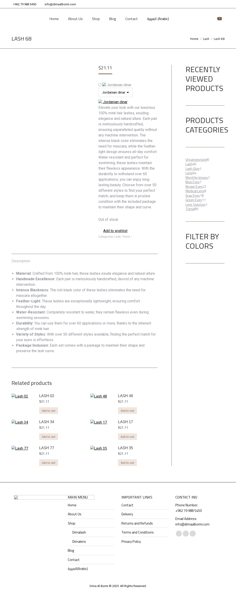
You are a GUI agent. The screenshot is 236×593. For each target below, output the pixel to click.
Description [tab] (21, 261)
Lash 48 (125, 396)
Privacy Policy (131, 541)
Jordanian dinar (118, 85)
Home (72, 505)
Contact (74, 560)
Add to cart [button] (48, 410)
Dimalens (79, 541)
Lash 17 (125, 422)
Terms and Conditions (137, 532)
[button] (112, 231)
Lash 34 (46, 422)
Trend (126, 236)
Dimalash (79, 532)
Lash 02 (46, 396)
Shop (71, 523)
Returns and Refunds (137, 523)
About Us (74, 514)
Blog (71, 550)
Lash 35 (125, 448)
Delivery (127, 514)
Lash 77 (46, 448)
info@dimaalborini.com (60, 4)
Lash (117, 236)
